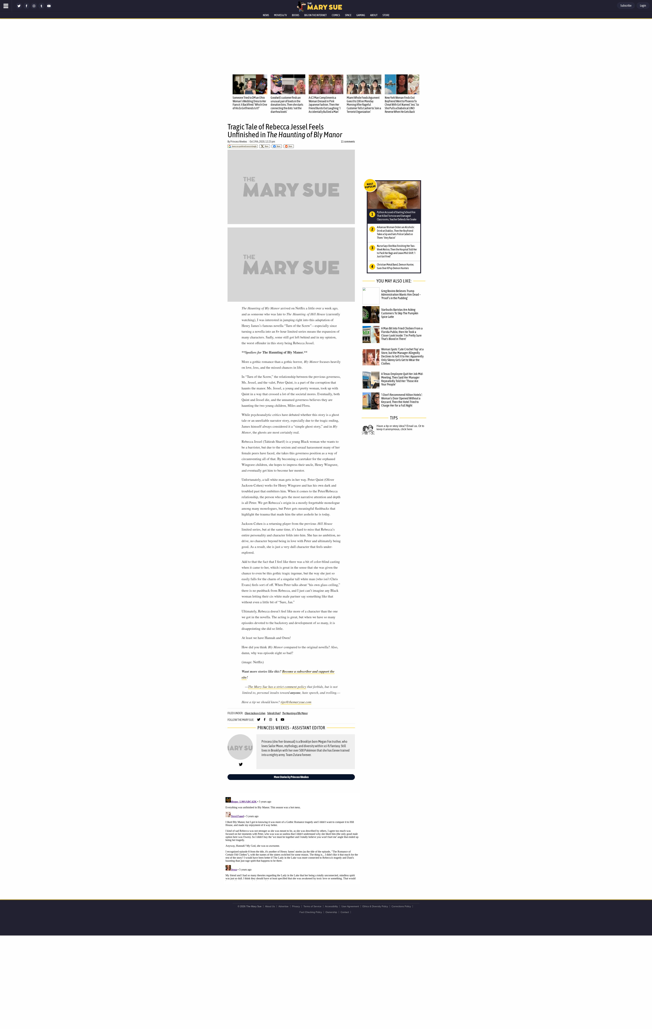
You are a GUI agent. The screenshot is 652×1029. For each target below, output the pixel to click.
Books (295, 15)
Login (643, 5)
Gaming (360, 15)
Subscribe (625, 5)
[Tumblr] (41, 8)
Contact (345, 912)
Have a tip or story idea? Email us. (397, 426)
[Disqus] (292, 838)
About (373, 15)
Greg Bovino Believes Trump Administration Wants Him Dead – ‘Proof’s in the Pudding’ (401, 294)
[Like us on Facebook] (26, 8)
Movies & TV (280, 15)
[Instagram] (34, 8)
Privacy (296, 906)
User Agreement (350, 906)
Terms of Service (312, 906)
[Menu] (6, 6)
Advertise (283, 906)
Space (348, 15)
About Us (270, 906)
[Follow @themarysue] (19, 8)
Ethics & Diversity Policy (375, 906)
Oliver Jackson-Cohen (255, 713)
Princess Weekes (238, 141)
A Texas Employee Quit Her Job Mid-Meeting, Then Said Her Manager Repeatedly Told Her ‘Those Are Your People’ (402, 379)
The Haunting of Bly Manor (295, 713)
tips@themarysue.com (296, 702)
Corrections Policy (401, 906)
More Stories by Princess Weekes (291, 777)
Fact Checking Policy (311, 912)
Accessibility (331, 906)
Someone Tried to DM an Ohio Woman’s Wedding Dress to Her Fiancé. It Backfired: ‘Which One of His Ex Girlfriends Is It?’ (250, 103)
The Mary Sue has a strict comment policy (277, 686)
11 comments (348, 141)
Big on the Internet (315, 15)
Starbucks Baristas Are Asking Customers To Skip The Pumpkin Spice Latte (399, 313)
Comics (336, 15)
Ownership (331, 912)
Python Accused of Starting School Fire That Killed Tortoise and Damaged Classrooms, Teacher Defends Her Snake (396, 216)
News (266, 15)
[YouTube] (49, 8)
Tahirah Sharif (273, 713)
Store (386, 15)
